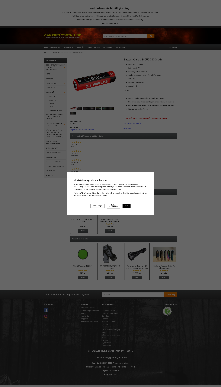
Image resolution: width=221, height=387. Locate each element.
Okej (126, 206)
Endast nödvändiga (113, 205)
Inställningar (97, 206)
